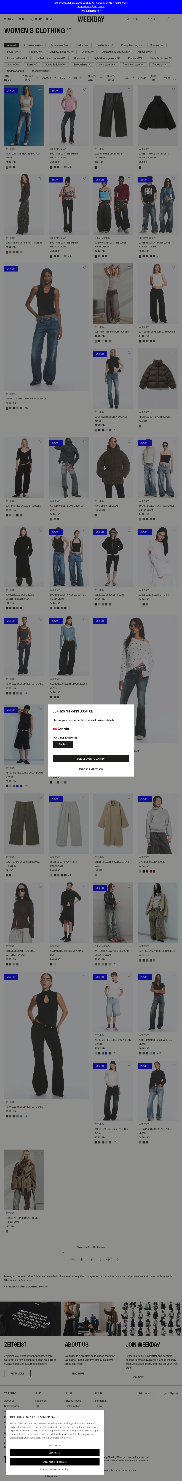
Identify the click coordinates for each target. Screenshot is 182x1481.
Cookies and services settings (54, 1469)
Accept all (54, 1452)
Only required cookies (55, 1461)
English (63, 744)
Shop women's (84, 6)
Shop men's (99, 6)
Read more (55, 1445)
